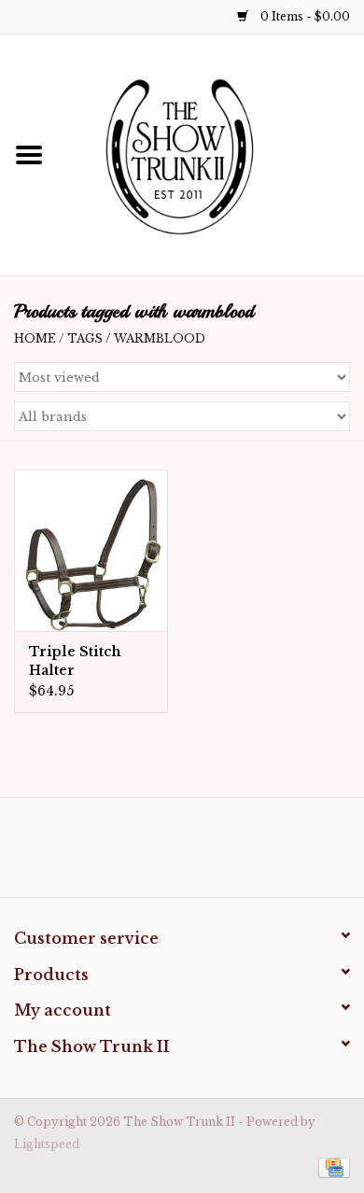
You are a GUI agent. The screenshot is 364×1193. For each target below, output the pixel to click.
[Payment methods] (331, 1167)
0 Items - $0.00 (304, 16)
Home (35, 338)
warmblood (159, 338)
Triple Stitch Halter (74, 661)
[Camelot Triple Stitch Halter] (91, 550)
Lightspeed (46, 1144)
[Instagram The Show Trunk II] (199, 854)
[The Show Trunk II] (210, 154)
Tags (85, 338)
